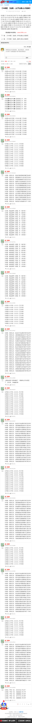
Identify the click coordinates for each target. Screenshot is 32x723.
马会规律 (6, 5)
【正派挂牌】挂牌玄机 (24, 721)
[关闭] (4, 701)
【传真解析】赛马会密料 (8, 721)
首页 (1, 5)
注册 (27, 2)
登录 (23, 2)
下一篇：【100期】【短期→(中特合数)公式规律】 (15, 35)
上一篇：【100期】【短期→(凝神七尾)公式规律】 (15, 39)
